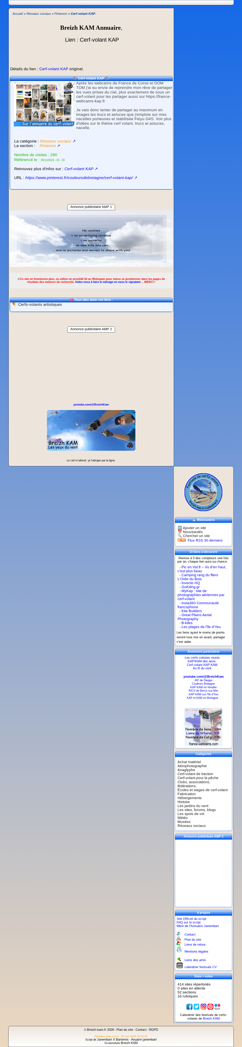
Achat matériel (189, 762)
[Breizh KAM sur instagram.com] (203, 1006)
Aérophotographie (192, 766)
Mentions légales (196, 951)
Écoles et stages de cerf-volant (203, 790)
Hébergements (190, 798)
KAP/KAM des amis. (202, 661)
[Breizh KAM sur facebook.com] (189, 1006)
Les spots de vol (191, 814)
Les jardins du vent (193, 806)
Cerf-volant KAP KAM (202, 665)
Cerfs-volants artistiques (40, 304)
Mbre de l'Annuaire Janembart (198, 926)
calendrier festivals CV (201, 967)
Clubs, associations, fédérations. (194, 784)
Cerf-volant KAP (91, 78)
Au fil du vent (202, 668)
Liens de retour (195, 944)
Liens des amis (195, 960)
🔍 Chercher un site (194, 536)
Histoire (184, 802)
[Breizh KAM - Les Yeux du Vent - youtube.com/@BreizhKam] (91, 457)
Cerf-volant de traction (195, 774)
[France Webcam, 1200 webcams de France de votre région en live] (203, 745)
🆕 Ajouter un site (192, 528)
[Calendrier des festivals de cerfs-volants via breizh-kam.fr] (203, 492)
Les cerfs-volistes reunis (202, 657)
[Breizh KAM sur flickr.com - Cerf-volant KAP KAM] (217, 1006)
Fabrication (187, 794)
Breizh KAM (211, 1018)
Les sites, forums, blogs (197, 810)
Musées (184, 822)
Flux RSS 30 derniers (205, 540)
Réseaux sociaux (192, 826)
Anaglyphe (186, 770)
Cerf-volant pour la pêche (198, 778)
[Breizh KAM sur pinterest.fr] (210, 1006)
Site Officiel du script (191, 919)
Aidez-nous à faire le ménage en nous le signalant (107, 281)
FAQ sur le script (189, 922)
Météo (183, 818)
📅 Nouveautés (190, 532)
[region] (91, 240)
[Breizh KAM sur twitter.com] (196, 1006)
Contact (190, 934)
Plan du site (193, 939)
